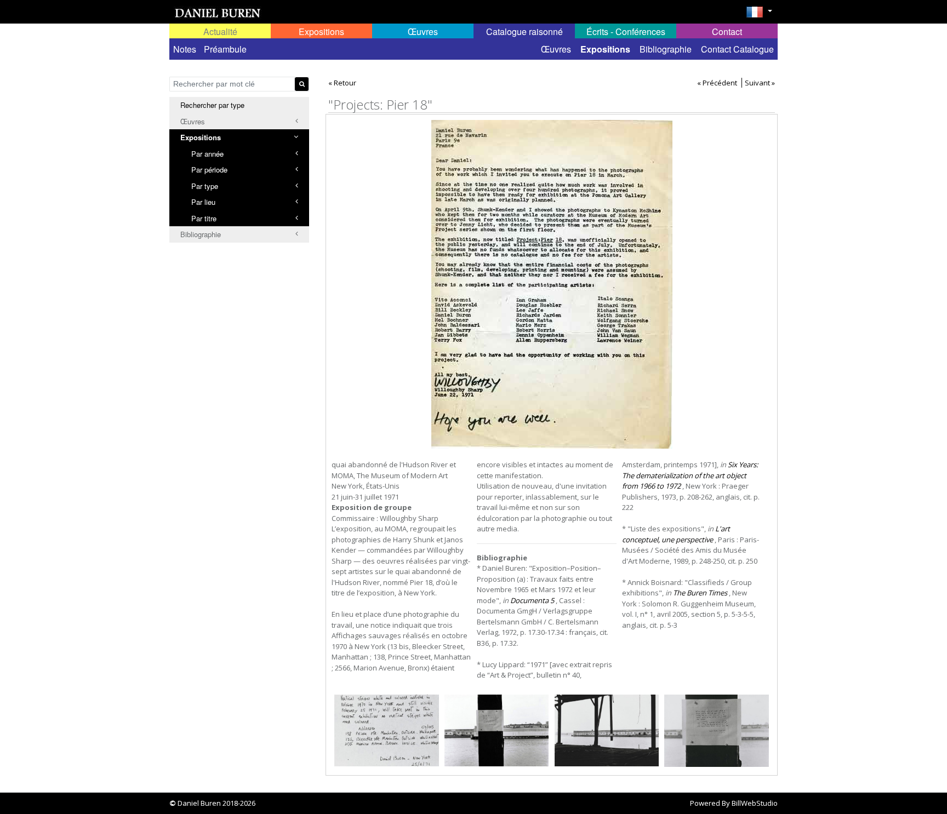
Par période (209, 169)
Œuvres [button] (423, 31)
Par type (204, 186)
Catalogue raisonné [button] (524, 31)
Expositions (605, 49)
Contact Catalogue (737, 49)
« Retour (342, 83)
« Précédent (717, 83)
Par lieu (203, 202)
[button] (759, 15)
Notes (184, 49)
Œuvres (556, 49)
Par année (207, 153)
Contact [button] (727, 31)
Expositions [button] (321, 31)
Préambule (225, 49)
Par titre (203, 218)
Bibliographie (666, 49)
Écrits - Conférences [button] (625, 31)
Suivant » (760, 83)
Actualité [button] (220, 31)
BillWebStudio (755, 803)
